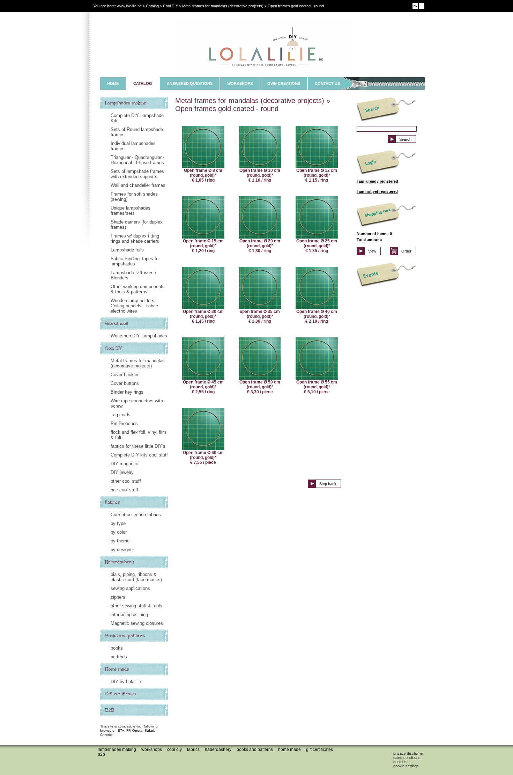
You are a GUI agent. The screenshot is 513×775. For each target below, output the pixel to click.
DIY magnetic (124, 463)
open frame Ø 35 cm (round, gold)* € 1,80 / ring (260, 316)
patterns (119, 656)
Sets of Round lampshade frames (137, 132)
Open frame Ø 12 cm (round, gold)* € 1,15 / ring (316, 175)
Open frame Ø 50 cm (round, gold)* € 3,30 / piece (259, 387)
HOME (113, 83)
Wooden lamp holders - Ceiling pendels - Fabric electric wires (134, 306)
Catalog (152, 6)
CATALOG (142, 83)
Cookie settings (406, 766)
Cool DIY (113, 348)
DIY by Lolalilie (126, 681)
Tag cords (121, 414)
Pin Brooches (124, 423)
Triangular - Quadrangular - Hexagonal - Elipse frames (137, 160)
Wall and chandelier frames (138, 185)
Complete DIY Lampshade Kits (137, 118)
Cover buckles (125, 374)
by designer (122, 549)
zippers (118, 597)
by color (119, 532)
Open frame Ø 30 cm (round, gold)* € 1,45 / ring (203, 316)
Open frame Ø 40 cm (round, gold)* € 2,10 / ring (316, 316)
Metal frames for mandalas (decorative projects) (138, 363)
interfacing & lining (129, 614)
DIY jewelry (122, 472)
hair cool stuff (124, 489)
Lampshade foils (127, 250)
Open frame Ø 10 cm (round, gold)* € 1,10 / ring (259, 175)
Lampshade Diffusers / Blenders (133, 275)
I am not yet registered (377, 191)
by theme (120, 540)
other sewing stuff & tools (136, 605)
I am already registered (377, 181)
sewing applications (130, 588)
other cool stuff (126, 481)
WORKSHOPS (240, 83)
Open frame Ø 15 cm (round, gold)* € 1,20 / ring (203, 246)
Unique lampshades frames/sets (130, 210)
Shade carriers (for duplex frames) (137, 224)
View (372, 251)
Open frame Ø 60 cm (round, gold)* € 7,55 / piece (203, 457)
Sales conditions (407, 757)
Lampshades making (126, 103)
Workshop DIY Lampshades (139, 335)
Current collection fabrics (136, 514)
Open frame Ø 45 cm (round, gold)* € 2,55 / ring (203, 387)
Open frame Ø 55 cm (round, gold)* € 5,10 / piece (316, 387)
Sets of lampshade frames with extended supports (137, 174)
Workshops (116, 323)
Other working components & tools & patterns (138, 289)
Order (406, 251)
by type (118, 523)
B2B (109, 710)
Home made (117, 669)
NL (415, 5)
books (117, 648)
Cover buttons (125, 383)
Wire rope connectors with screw (137, 403)
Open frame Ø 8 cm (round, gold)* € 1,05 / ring (203, 175)
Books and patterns (125, 635)
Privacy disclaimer (408, 753)
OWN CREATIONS (283, 83)
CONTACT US (327, 83)
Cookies (400, 762)
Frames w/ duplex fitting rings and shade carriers (135, 238)
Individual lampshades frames (133, 146)
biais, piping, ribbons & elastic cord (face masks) (136, 577)
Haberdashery (119, 562)
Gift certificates (120, 694)
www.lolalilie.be (129, 6)
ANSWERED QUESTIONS (190, 83)
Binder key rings (127, 392)
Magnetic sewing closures (137, 623)
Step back (327, 484)
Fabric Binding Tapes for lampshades (135, 261)
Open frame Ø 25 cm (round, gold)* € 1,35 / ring (316, 246)
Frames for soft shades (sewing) (134, 196)
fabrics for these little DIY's (138, 446)
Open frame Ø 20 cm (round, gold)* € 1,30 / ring (259, 246)
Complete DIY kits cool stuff (139, 455)
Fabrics (112, 502)
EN (422, 5)
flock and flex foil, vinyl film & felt (138, 435)
